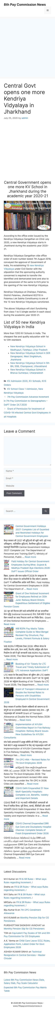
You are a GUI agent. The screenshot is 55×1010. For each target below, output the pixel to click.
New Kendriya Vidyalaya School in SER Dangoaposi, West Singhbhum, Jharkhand (30, 356)
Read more (30, 557)
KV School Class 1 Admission (22, 389)
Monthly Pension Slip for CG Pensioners (24, 928)
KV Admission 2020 (17, 381)
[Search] (45, 511)
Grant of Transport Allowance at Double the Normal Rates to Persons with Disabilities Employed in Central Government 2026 (27, 696)
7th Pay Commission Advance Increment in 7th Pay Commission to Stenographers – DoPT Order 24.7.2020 (26, 401)
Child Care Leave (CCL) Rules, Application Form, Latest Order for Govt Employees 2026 (27, 944)
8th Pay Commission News (25, 4)
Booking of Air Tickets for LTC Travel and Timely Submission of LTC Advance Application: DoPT (32, 667)
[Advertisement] (27, 45)
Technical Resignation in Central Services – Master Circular (24, 955)
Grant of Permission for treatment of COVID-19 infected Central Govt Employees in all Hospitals (27, 412)
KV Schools (35, 381)
